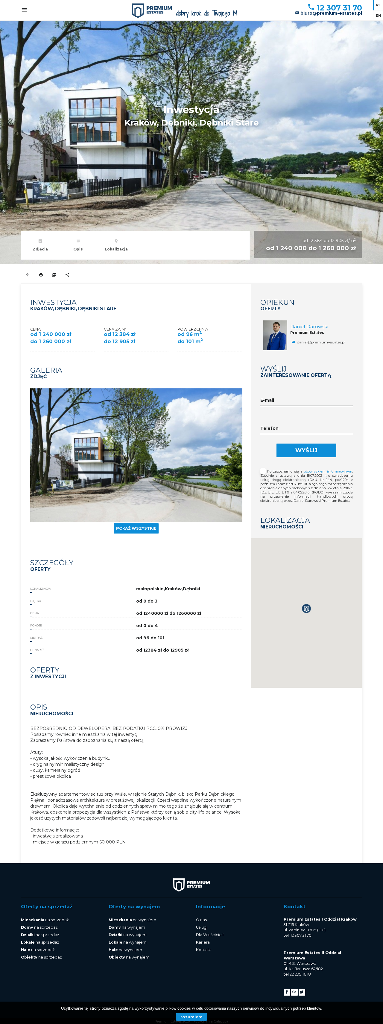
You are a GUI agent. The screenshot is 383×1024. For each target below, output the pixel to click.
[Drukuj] (41, 275)
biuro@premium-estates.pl (330, 13)
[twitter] (302, 992)
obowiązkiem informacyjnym (328, 471)
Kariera (203, 942)
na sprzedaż (45, 920)
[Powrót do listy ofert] (27, 275)
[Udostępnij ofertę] (67, 275)
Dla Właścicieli (210, 935)
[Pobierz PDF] (54, 275)
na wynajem (132, 920)
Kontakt (203, 949)
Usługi (201, 927)
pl (378, 5)
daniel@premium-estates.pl (320, 342)
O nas (201, 920)
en (378, 15)
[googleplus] (294, 992)
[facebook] (287, 992)
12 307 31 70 (338, 7)
